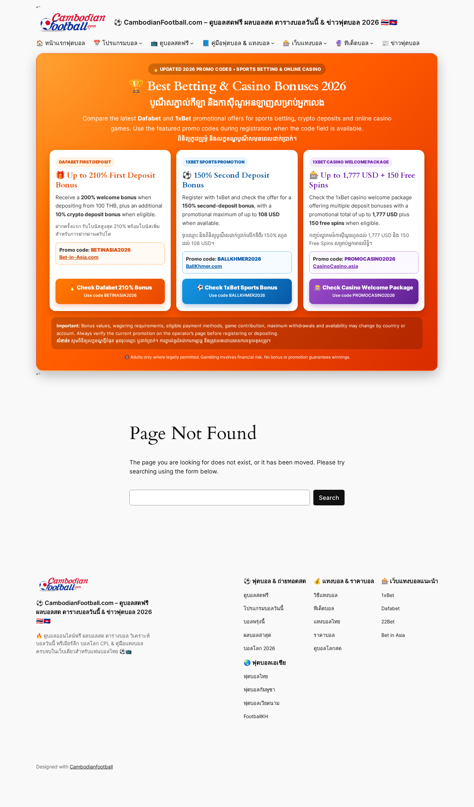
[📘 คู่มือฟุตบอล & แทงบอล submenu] (272, 43)
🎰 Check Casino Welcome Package (363, 291)
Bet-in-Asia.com (79, 257)
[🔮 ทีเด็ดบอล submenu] (371, 43)
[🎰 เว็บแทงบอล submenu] (325, 43)
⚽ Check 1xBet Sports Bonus (237, 291)
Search (329, 497)
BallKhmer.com (204, 266)
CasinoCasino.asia (335, 266)
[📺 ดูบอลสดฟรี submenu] (192, 43)
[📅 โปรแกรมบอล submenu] (140, 43)
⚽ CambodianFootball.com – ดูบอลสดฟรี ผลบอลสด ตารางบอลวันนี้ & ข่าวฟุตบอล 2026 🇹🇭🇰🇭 (255, 22)
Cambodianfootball (91, 767)
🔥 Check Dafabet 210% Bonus (110, 291)
